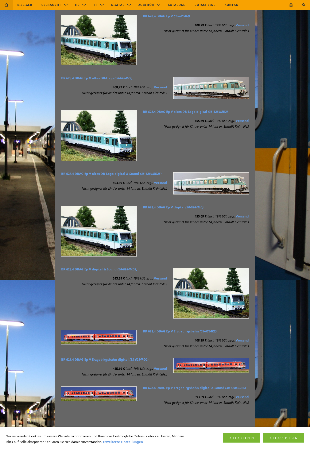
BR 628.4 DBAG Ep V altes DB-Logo (96, 78)
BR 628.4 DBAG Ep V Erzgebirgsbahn (180, 331)
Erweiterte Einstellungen (123, 442)
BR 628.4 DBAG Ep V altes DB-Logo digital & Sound (111, 173)
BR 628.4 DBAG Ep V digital (173, 207)
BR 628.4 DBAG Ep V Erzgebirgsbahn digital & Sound (194, 388)
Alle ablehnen (241, 438)
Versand (242, 25)
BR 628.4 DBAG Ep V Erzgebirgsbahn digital (104, 359)
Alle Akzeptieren (283, 438)
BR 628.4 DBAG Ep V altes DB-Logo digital (185, 111)
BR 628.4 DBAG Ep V (166, 16)
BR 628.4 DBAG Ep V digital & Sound (99, 269)
